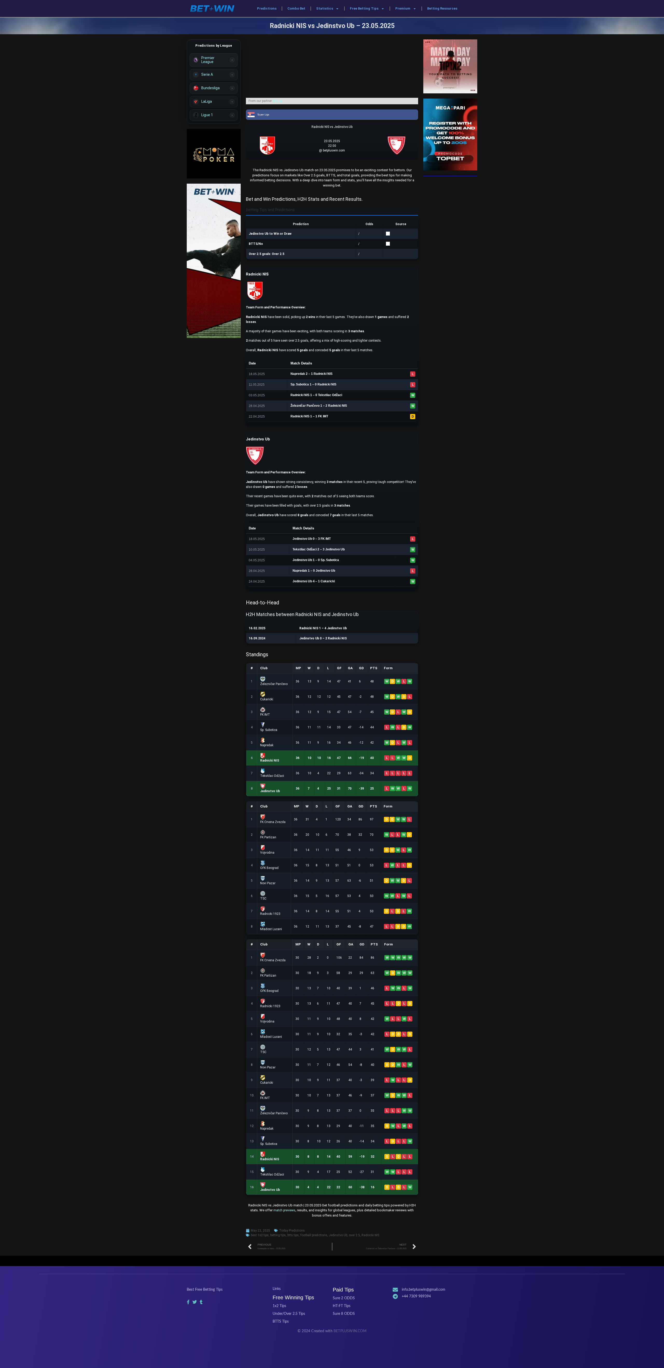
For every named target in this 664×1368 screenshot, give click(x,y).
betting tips (278, 1235)
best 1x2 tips (260, 1235)
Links (277, 1289)
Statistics (324, 8)
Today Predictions (292, 1230)
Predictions (266, 8)
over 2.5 (354, 1235)
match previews (284, 1210)
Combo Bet (296, 8)
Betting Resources (442, 8)
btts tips (293, 1235)
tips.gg (277, 101)
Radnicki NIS (370, 1235)
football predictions (313, 1235)
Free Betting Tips (364, 8)
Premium (402, 8)
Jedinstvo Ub (338, 1235)
